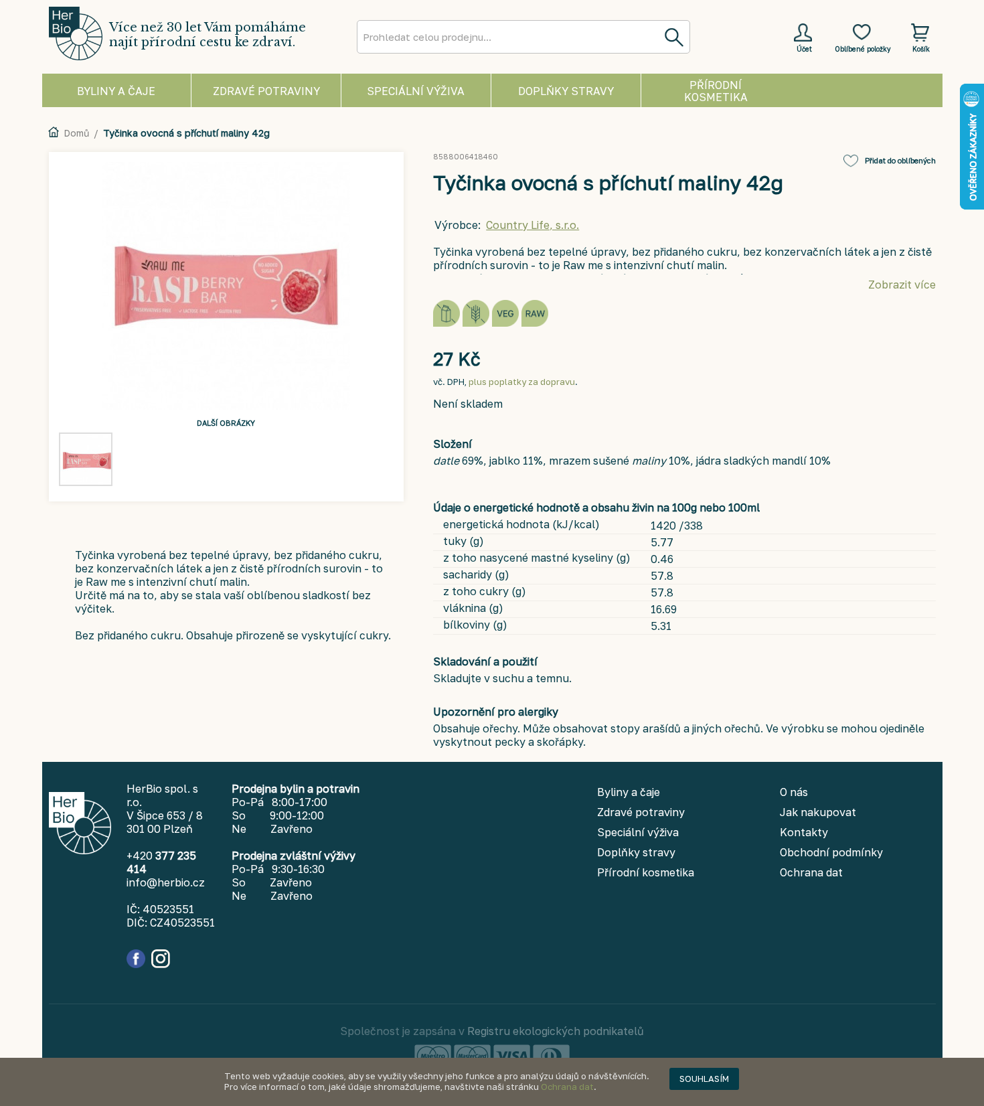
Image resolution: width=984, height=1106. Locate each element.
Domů (76, 133)
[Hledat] (673, 37)
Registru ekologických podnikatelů (555, 1031)
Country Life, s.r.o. (532, 225)
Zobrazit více (902, 284)
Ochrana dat (567, 1086)
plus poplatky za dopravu (522, 381)
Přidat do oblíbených (900, 160)
